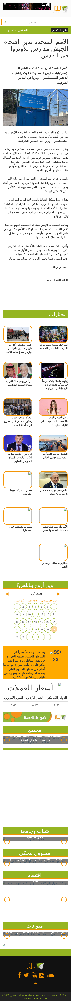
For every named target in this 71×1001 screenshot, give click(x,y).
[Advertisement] (35, 787)
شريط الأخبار (60, 30)
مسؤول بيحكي (34, 852)
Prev (7, 740)
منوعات (34, 925)
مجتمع (34, 729)
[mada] (27, 9)
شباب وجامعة (34, 830)
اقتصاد (35, 874)
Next (64, 740)
